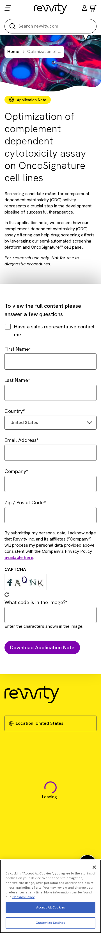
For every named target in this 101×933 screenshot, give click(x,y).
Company (15, 471)
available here (18, 557)
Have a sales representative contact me (54, 330)
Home (13, 51)
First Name (16, 349)
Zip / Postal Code (24, 502)
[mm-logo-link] (51, 8)
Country (13, 411)
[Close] (94, 867)
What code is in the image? (34, 602)
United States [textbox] (24, 422)
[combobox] (50, 423)
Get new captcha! (6, 594)
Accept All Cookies (50, 907)
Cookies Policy (23, 897)
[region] (50, 896)
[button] (84, 9)
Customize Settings (50, 923)
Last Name (16, 380)
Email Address (20, 440)
